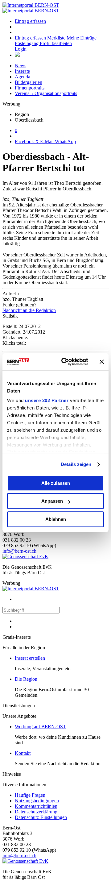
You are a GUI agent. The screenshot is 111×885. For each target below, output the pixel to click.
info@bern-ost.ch (19, 551)
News (20, 65)
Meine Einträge (82, 37)
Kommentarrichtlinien (36, 806)
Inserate (22, 71)
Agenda (22, 76)
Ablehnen (55, 519)
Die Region (26, 679)
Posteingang (27, 43)
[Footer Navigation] (17, 55)
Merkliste (57, 37)
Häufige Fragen (30, 795)
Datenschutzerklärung (36, 811)
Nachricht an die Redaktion (29, 310)
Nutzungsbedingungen (37, 800)
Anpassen (52, 501)
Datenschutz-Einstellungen (41, 817)
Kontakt (23, 753)
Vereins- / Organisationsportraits (46, 93)
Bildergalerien (28, 82)
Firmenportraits (29, 87)
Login (21, 49)
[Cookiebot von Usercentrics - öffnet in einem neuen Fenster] (65, 362)
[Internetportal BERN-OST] (30, 7)
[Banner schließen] (102, 361)
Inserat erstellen (30, 658)
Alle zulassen (55, 483)
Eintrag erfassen (30, 21)
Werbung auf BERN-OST (40, 726)
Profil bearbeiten (56, 43)
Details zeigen (76, 464)
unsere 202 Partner (46, 400)
